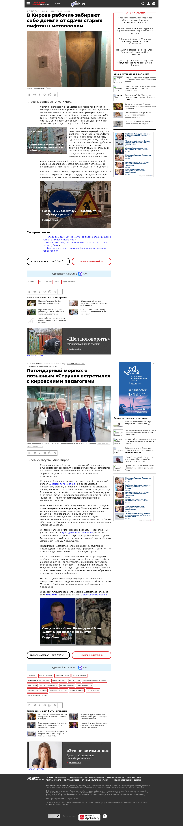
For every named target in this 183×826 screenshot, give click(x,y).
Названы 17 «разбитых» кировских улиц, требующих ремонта (71, 212)
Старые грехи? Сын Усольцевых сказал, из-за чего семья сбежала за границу (140, 97)
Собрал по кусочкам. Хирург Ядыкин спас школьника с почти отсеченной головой (140, 79)
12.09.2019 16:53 (33, 11)
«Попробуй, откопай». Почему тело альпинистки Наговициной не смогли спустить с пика (140, 459)
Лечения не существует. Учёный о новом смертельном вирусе (139, 123)
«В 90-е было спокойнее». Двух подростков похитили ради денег (139, 423)
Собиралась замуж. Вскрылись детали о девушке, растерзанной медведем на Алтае (139, 450)
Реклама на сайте (53, 780)
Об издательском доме (56, 777)
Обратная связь (134, 777)
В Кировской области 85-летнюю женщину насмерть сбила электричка (135, 41)
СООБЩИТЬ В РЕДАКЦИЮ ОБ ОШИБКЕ (126, 780)
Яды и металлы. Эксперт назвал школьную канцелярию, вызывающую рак (138, 115)
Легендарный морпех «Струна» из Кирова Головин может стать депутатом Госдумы (52, 725)
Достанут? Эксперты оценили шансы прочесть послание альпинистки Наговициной (140, 432)
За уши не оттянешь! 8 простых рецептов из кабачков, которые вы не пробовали (140, 106)
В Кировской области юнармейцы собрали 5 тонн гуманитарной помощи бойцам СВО (52, 734)
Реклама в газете (71, 780)
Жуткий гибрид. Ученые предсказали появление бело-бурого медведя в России (140, 441)
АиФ (49, 88)
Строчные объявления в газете (95, 780)
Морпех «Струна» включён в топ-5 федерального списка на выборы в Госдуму (52, 716)
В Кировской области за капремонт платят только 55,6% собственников (94, 303)
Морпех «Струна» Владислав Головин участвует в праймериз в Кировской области (94, 716)
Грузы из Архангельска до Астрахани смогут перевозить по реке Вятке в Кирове (135, 62)
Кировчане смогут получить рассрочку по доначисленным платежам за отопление (51, 312)
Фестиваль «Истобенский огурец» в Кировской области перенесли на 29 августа (135, 30)
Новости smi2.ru (35, 355)
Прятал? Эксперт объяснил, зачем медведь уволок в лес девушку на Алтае (139, 468)
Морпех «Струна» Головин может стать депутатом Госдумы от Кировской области (94, 725)
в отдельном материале (94, 594)
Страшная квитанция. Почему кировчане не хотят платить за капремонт (93, 312)
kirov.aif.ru (51, 594)
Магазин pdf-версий (115, 777)
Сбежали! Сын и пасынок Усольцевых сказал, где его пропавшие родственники (140, 88)
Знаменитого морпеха (62, 484)
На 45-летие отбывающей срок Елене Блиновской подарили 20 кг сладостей (135, 52)
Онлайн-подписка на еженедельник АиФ (86, 777)
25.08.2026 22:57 (33, 364)
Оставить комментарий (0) (92, 261)
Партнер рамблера (69, 816)
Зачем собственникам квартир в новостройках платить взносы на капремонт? (52, 320)
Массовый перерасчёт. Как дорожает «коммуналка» (49, 302)
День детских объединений (77, 532)
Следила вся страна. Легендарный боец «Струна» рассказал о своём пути (71, 630)
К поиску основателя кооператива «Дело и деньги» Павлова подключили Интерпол (135, 20)
